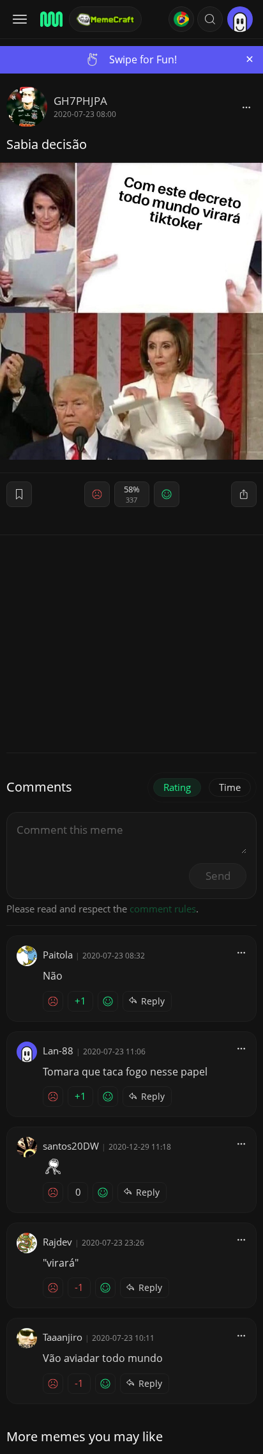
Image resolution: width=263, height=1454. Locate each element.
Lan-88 (58, 1050)
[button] (210, 19)
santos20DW (70, 1145)
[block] (246, 107)
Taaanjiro (62, 1337)
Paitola (57, 954)
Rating (177, 787)
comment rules (163, 908)
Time (230, 787)
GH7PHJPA (80, 100)
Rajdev (57, 1241)
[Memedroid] (50, 19)
